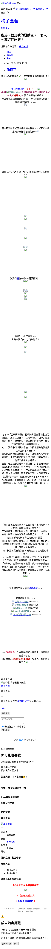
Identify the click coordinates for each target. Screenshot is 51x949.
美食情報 (23, 46)
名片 (9, 58)
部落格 (10, 55)
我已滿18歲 (6, 944)
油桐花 (11, 70)
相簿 (9, 52)
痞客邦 (20, 701)
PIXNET (13, 909)
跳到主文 (5, 28)
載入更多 (5, 713)
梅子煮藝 (9, 20)
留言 (26, 701)
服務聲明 (29, 911)
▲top (3, 708)
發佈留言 (5, 730)
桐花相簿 (33, 588)
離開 (15, 944)
